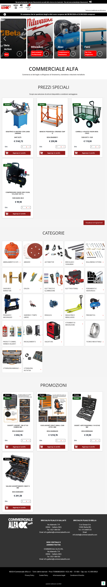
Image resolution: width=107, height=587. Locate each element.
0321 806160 (55, 530)
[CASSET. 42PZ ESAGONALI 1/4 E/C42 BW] (87, 408)
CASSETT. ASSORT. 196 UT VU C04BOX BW (17, 426)
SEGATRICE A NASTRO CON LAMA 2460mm (18, 132)
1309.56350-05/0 (18, 198)
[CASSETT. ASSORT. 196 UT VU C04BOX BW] (18, 408)
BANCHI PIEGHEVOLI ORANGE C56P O (52, 132)
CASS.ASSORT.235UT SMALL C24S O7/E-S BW (52, 426)
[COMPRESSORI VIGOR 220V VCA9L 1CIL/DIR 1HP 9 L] (18, 175)
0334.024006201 (17, 431)
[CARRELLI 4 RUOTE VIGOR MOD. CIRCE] (87, 114)
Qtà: (6, 146)
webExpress (54, 584)
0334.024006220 (52, 431)
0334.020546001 (17, 492)
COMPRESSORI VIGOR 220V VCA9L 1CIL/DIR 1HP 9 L (18, 193)
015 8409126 (87, 530)
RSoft (60, 584)
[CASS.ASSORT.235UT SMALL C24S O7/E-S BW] (52, 408)
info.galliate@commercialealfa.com (57, 532)
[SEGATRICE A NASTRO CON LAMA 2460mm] (18, 114)
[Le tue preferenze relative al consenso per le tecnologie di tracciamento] (103, 583)
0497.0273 (17, 137)
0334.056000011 (52, 137)
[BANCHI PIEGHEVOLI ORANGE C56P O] (52, 114)
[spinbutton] (23, 146)
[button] (4, 38)
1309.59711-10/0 (87, 137)
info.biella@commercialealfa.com (85, 535)
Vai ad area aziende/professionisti (76, 2)
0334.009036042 (87, 431)
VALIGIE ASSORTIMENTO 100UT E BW (18, 487)
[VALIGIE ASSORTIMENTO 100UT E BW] (18, 468)
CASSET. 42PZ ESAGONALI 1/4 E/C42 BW (87, 426)
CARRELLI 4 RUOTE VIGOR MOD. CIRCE (87, 132)
